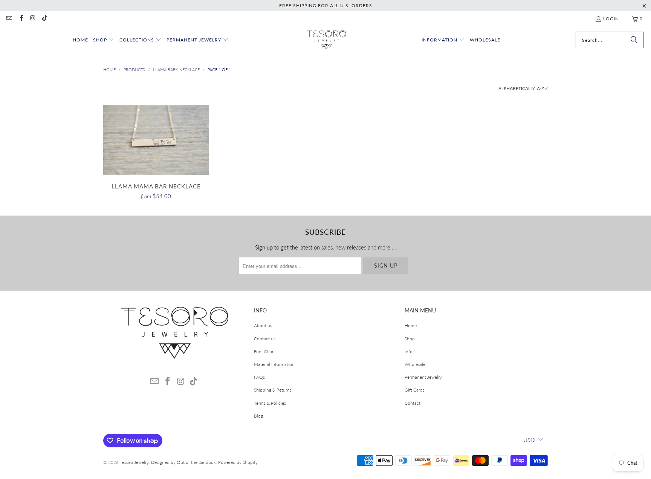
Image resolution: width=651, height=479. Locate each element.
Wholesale (415, 364)
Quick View (156, 156)
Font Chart (264, 351)
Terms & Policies (270, 403)
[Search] (634, 40)
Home (411, 325)
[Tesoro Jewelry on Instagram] (32, 18)
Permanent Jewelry (423, 377)
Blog (258, 416)
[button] (104, 40)
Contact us (264, 338)
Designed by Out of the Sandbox (183, 462)
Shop (410, 338)
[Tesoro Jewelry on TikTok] (44, 18)
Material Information (274, 364)
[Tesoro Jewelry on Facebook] (20, 18)
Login (611, 18)
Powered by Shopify (238, 462)
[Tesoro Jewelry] (326, 40)
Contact (412, 403)
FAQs (259, 377)
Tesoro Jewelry (134, 462)
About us (263, 325)
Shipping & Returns (273, 390)
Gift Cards (415, 390)
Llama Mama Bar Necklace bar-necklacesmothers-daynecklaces (156, 140)
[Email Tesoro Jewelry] (9, 18)
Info (409, 351)
